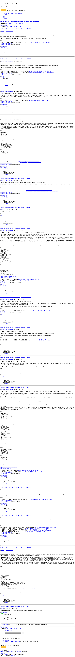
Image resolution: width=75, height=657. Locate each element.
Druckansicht (5, 14)
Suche (4, 17)
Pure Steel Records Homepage (6, 43)
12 (14, 26)
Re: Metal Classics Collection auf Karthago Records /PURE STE (15, 28)
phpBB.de (13, 655)
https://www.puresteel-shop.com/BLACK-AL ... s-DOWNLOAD (39, 340)
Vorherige (3, 624)
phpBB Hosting (11, 651)
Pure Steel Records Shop (5, 44)
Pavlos (7, 209)
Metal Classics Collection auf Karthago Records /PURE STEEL (19, 21)
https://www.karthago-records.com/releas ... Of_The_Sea (29, 589)
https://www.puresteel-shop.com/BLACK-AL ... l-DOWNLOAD (37, 531)
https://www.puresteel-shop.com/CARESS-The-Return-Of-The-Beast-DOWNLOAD (42, 191)
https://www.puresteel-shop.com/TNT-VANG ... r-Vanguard (39, 42)
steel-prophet (16, 23)
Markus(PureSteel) (9, 23)
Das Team (5, 641)
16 (20, 26)
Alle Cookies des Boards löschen (13, 641)
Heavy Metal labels (18, 13)
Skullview (21, 23)
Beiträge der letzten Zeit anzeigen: (14, 624)
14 (17, 26)
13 (16, 26)
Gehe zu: (3, 632)
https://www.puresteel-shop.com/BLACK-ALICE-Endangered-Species (39, 310)
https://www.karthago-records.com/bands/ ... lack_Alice (28, 161)
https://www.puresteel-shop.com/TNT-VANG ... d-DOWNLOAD (41, 72)
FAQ (4, 16)
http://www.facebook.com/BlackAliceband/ (8, 157)
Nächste (6, 624)
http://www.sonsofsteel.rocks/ (5, 158)
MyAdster (2, 653)
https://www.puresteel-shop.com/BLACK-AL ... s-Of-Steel (34, 370)
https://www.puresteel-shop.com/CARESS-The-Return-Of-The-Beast (39, 190)
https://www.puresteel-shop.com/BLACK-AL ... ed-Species (38, 528)
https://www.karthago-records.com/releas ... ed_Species (30, 162)
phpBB (6, 654)
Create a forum (3, 651)
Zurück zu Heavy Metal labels (6, 630)
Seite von (9, 26)
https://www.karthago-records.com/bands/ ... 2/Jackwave (27, 588)
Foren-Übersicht (6, 13)
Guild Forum (18, 651)
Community (12, 13)
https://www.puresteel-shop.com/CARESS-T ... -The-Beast (39, 100)
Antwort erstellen (3, 25)
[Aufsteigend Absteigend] (43, 624)
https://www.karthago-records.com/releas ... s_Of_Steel (28, 280)
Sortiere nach (29, 624)
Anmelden (5, 18)
